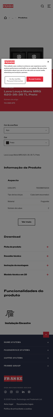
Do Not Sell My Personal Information (15, 80)
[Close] (48, 61)
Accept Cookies (35, 79)
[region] (26, 73)
